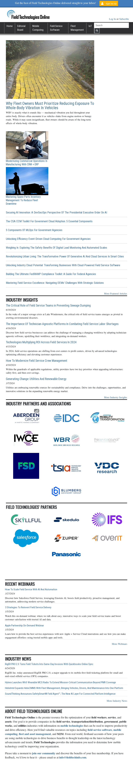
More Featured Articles (115, 293)
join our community (43, 753)
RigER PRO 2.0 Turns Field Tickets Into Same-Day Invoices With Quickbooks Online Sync (49, 664)
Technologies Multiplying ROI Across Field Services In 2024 (41, 342)
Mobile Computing (37, 28)
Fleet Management (77, 28)
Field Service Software (56, 28)
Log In (113, 19)
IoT (90, 26)
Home (10, 26)
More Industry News (117, 700)
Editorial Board (21, 28)
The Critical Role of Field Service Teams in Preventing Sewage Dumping (48, 305)
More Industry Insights (115, 397)
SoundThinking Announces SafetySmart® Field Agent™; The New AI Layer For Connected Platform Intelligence (60, 693)
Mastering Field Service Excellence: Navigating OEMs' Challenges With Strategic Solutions (55, 282)
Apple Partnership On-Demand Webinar (24, 625)
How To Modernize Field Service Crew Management (36, 360)
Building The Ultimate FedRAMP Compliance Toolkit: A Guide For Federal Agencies (51, 274)
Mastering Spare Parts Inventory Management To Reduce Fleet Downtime (23, 200)
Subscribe (124, 19)
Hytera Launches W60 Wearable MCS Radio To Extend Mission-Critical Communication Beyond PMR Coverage (60, 682)
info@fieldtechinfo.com (72, 757)
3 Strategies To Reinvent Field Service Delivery (28, 607)
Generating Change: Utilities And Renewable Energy (36, 379)
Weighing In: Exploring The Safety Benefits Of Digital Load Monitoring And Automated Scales (56, 247)
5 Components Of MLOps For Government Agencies (34, 230)
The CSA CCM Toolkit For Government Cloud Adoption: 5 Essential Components (49, 221)
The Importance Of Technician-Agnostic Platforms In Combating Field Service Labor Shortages (62, 324)
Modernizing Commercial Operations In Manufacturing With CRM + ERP (26, 162)
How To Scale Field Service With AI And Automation (31, 589)
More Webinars (119, 643)
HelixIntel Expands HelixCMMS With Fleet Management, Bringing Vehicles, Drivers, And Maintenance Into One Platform (64, 688)
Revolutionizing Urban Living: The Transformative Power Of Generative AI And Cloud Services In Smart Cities (65, 256)
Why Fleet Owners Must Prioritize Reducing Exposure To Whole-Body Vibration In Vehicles (50, 105)
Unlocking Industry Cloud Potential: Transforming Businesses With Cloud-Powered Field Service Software (63, 265)
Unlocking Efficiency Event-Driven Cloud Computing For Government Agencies (48, 239)
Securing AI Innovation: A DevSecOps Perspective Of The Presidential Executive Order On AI (56, 212)
